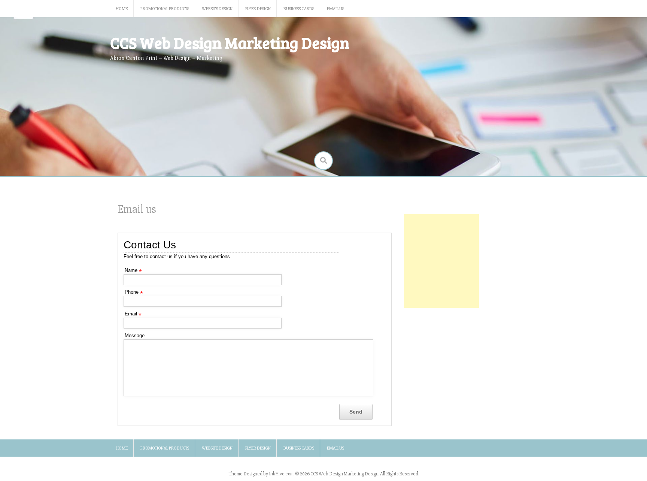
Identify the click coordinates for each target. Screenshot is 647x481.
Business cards (298, 9)
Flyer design (258, 9)
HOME (122, 9)
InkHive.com (281, 474)
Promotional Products (164, 9)
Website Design (217, 9)
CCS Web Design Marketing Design (229, 42)
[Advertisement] (441, 261)
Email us (335, 9)
